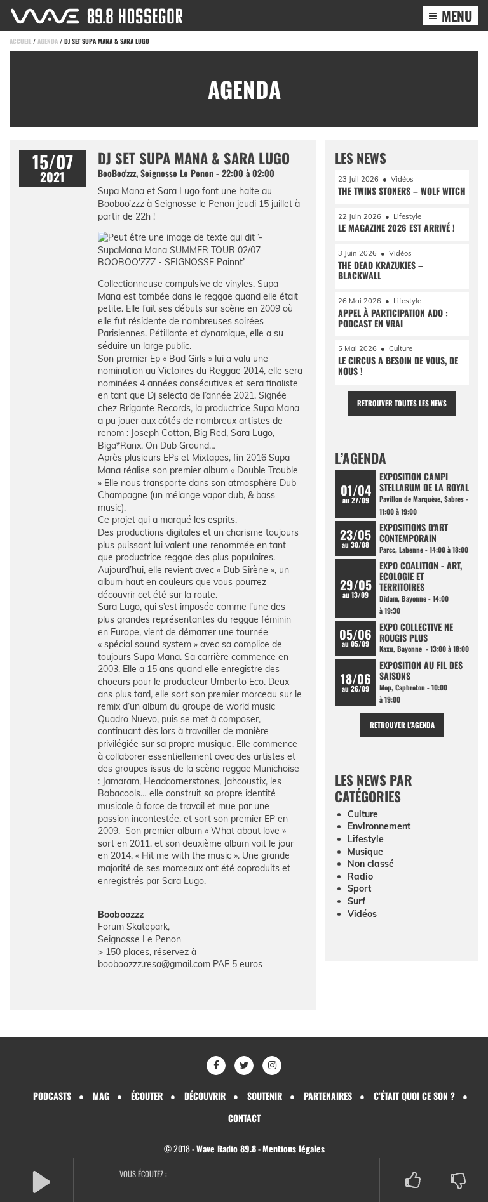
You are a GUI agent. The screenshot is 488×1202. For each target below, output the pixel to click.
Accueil (20, 41)
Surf (356, 901)
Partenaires (328, 1095)
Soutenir (264, 1095)
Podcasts (52, 1095)
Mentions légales (293, 1148)
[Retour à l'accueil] (97, 16)
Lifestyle (366, 839)
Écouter (147, 1095)
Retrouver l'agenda (402, 725)
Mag (101, 1095)
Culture (363, 814)
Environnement (379, 826)
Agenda (47, 41)
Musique (365, 851)
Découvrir (205, 1095)
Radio (360, 876)
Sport (359, 888)
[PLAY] (41, 1180)
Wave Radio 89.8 (226, 1148)
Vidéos (362, 914)
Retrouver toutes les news (402, 403)
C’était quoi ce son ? (414, 1095)
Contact (244, 1118)
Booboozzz (121, 914)
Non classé (371, 863)
